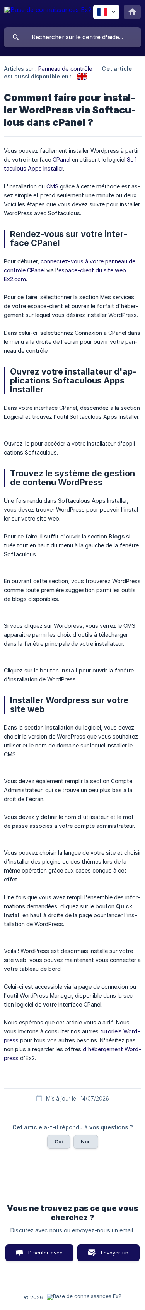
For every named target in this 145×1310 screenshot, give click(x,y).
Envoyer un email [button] (115, 1255)
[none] (48, 13)
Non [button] (86, 1141)
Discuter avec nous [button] (45, 1255)
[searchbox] (72, 37)
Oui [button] (59, 1141)
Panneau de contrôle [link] (65, 68)
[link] (82, 76)
